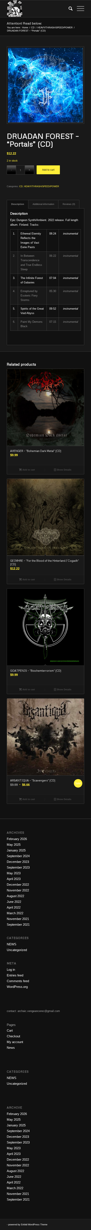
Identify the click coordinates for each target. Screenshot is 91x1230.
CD (21, 186)
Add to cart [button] (28, 469)
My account (15, 1042)
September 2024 (18, 856)
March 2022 (15, 913)
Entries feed (15, 975)
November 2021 (18, 919)
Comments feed (18, 981)
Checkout (13, 1036)
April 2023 (14, 879)
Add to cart (48, 169)
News (11, 1047)
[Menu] (78, 8)
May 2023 (14, 873)
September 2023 (18, 867)
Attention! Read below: (24, 23)
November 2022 (18, 890)
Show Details (63, 469)
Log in (11, 969)
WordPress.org (17, 986)
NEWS (11, 944)
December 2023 (18, 861)
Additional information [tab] (43, 204)
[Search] (68, 8)
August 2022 (15, 896)
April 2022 (14, 907)
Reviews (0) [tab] (69, 204)
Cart (10, 1030)
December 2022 (18, 884)
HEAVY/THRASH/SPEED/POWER (41, 186)
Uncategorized (17, 950)
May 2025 (14, 844)
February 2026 (17, 839)
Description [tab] (17, 204)
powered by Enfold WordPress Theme (27, 1224)
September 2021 (18, 924)
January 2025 (16, 850)
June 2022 (14, 901)
